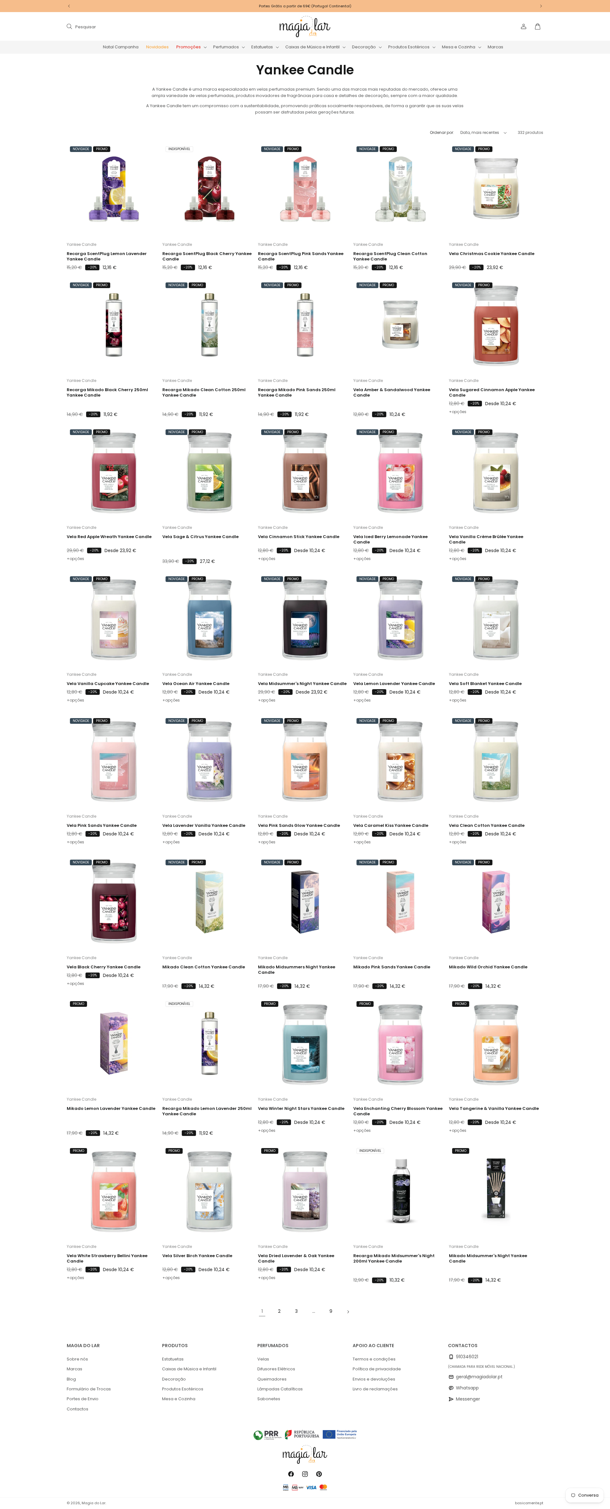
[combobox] (131, 26)
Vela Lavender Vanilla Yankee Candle (203, 825)
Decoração (174, 1379)
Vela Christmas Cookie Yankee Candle (491, 254)
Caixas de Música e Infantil (189, 1369)
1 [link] (262, 1311)
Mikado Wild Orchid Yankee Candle (488, 967)
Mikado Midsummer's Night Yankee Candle (488, 1258)
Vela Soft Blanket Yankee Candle (485, 684)
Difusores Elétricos (276, 1369)
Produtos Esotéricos (182, 1389)
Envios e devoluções (374, 1379)
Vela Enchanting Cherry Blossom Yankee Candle (398, 1111)
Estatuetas (173, 1359)
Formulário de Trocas (89, 1389)
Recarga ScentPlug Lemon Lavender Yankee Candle (107, 257)
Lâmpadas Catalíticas (280, 1389)
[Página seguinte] (348, 1312)
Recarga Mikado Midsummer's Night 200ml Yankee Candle (394, 1258)
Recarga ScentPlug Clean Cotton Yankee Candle (390, 257)
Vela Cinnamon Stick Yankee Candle (298, 537)
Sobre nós (77, 1359)
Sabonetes (268, 1399)
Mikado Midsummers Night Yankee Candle (296, 970)
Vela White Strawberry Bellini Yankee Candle (107, 1258)
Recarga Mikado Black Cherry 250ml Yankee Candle (107, 393)
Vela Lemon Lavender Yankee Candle (394, 684)
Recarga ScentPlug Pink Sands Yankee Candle (300, 257)
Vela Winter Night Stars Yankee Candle (301, 1108)
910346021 (467, 1356)
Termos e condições (374, 1359)
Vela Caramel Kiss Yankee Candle (390, 825)
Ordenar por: (442, 132)
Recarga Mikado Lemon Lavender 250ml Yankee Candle (207, 1111)
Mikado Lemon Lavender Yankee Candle (111, 1108)
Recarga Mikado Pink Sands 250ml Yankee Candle (297, 393)
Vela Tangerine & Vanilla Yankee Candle (494, 1108)
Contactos (77, 1409)
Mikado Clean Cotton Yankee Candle (203, 967)
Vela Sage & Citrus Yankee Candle (200, 537)
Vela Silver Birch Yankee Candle (197, 1255)
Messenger (468, 1399)
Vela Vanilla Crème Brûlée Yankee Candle (486, 540)
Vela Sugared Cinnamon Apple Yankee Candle (492, 393)
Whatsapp (467, 1388)
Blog (71, 1379)
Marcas (74, 1369)
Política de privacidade (377, 1369)
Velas (263, 1359)
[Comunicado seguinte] (541, 6)
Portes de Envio (82, 1399)
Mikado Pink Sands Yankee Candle (391, 967)
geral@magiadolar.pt (479, 1377)
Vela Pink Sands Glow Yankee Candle (299, 825)
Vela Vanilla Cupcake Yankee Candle (108, 684)
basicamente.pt (529, 1503)
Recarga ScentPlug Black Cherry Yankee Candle (207, 257)
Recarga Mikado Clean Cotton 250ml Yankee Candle (204, 393)
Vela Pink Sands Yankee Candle (102, 825)
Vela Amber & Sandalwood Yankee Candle (391, 393)
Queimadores (272, 1379)
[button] (191, 47)
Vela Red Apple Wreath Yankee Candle (109, 537)
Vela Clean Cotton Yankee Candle (487, 825)
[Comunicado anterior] (69, 6)
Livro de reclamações (375, 1389)
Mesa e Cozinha (178, 1399)
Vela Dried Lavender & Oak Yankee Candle (296, 1258)
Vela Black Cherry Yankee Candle (103, 967)
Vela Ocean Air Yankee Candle (195, 684)
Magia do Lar (93, 1503)
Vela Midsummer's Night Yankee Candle (302, 684)
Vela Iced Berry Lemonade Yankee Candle (390, 540)
